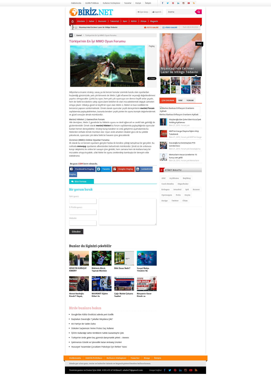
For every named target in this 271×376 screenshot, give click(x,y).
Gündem (81, 21)
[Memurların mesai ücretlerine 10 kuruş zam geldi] (163, 160)
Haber (91, 21)
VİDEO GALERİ (171, 27)
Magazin (154, 21)
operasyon (166, 195)
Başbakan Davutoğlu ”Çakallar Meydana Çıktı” (92, 319)
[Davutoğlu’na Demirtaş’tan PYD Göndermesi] (163, 148)
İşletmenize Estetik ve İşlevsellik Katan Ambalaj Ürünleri (96, 342)
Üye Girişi (143, 12)
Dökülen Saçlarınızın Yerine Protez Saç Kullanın (92, 328)
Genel (79, 35)
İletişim (148, 3)
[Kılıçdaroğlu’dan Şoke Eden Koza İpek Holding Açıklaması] (163, 125)
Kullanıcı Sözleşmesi (111, 3)
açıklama (174, 178)
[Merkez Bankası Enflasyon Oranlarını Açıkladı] (179, 111)
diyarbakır (183, 183)
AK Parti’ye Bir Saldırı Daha (83, 323)
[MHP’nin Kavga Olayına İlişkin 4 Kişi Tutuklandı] (163, 137)
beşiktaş (187, 178)
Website (73, 218)
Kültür (134, 21)
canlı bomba (167, 183)
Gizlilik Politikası (92, 3)
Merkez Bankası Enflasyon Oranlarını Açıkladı (178, 114)
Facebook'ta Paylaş (84, 169)
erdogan (165, 189)
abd (163, 178)
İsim (74, 196)
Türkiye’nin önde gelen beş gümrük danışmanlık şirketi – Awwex (100, 337)
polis (178, 195)
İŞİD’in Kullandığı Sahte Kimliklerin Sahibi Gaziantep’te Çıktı (97, 333)
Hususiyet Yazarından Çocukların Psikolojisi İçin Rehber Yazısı (99, 346)
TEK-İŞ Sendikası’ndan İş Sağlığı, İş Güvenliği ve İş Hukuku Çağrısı (179, 68)
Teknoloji (114, 21)
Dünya (143, 21)
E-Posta (75, 207)
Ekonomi (102, 21)
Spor (125, 21)
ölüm (185, 200)
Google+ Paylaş (125, 169)
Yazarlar (127, 3)
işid (187, 189)
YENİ (199, 43)
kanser (196, 189)
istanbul (177, 189)
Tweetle (106, 169)
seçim (187, 195)
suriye (164, 200)
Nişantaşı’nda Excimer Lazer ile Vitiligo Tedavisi (98, 27)
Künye (138, 3)
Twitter (175, 200)
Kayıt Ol (157, 12)
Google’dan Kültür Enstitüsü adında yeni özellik (92, 314)
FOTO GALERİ (152, 27)
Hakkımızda (76, 3)
